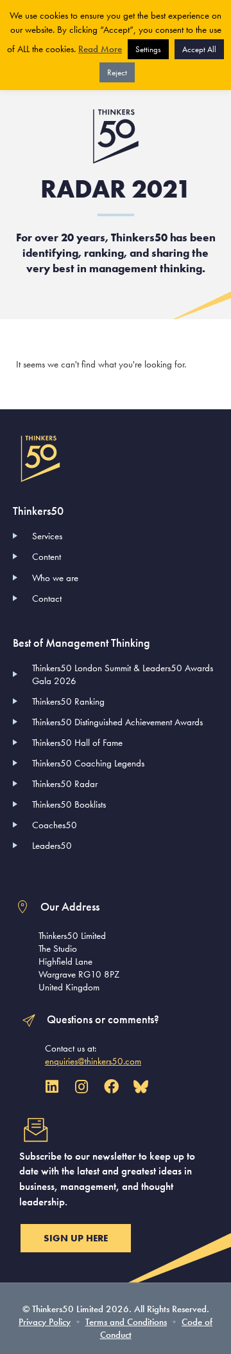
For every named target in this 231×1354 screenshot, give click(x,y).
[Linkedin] (51, 1086)
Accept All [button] (199, 49)
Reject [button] (117, 72)
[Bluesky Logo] (141, 1086)
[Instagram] (81, 1086)
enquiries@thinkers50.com (93, 1061)
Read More (100, 48)
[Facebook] (111, 1086)
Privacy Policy (45, 1321)
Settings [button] (148, 49)
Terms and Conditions (126, 1321)
